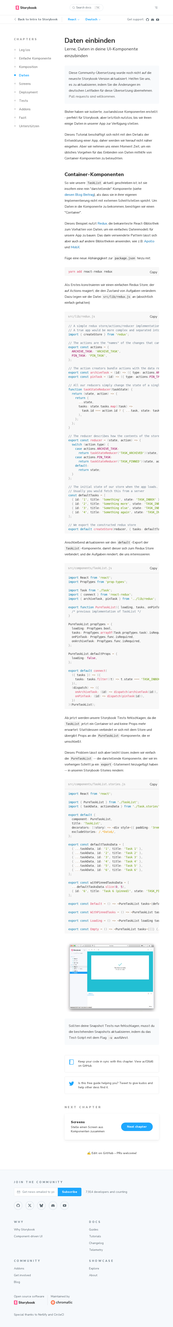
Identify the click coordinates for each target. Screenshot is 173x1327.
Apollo (149, 241)
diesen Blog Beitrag (79, 194)
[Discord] (152, 19)
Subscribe (69, 1192)
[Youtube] (157, 19)
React (72, 19)
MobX (75, 247)
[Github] (147, 19)
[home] (26, 7)
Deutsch (91, 19)
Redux (102, 223)
